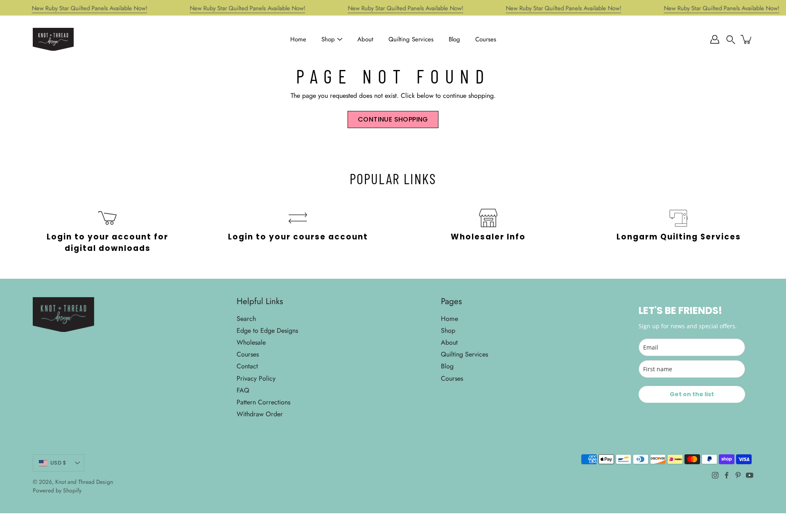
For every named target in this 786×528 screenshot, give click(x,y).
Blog (454, 39)
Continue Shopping (393, 119)
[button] (730, 39)
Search (246, 318)
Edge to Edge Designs (267, 330)
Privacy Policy (256, 378)
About (365, 39)
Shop (328, 39)
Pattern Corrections (263, 402)
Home (298, 39)
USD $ (58, 463)
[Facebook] (726, 475)
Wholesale (251, 342)
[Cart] (746, 39)
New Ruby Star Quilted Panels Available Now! (89, 8)
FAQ (243, 390)
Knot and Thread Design (84, 482)
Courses (485, 39)
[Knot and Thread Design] (53, 39)
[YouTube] (749, 475)
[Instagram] (715, 475)
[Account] (714, 39)
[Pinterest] (738, 475)
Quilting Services (411, 39)
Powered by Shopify (57, 490)
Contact (247, 366)
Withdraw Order (260, 414)
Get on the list (692, 394)
